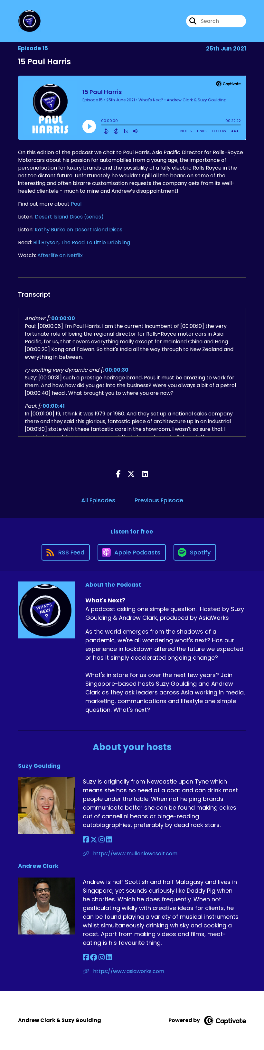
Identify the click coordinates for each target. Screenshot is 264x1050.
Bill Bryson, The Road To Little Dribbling (81, 242)
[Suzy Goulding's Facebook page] (86, 840)
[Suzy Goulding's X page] (93, 840)
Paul (76, 204)
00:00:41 (53, 406)
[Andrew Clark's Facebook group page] (93, 957)
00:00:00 (63, 318)
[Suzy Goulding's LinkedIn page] (109, 840)
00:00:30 (116, 370)
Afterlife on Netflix (60, 255)
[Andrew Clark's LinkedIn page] (109, 957)
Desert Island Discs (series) (69, 216)
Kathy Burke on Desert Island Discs (78, 229)
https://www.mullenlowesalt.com (134, 853)
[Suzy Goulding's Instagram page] (102, 840)
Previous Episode (159, 500)
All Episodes (98, 500)
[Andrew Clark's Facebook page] (86, 957)
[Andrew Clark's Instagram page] (102, 957)
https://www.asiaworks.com (128, 971)
